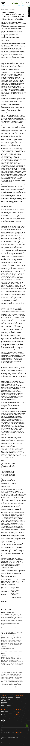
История (18, 709)
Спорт (2, 703)
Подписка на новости (6, 723)
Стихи (3, 653)
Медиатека (3, 700)
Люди (17, 712)
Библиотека (4, 702)
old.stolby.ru (18, 732)
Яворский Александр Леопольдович (8, 627)
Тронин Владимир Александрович (8, 648)
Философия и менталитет (7, 697)
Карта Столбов (4, 711)
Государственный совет (8, 612)
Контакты (18, 714)
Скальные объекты (5, 712)
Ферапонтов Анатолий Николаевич (8, 666)
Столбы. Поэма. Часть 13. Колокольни (11, 672)
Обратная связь (15, 730)
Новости (18, 697)
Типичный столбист (5, 699)
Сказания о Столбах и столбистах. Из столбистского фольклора (11, 633)
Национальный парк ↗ (6, 705)
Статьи (17, 699)
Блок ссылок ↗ (28, 12)
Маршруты (3, 714)
